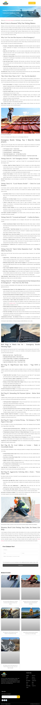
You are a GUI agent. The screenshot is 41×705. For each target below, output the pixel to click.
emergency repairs (12, 303)
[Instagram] (4, 700)
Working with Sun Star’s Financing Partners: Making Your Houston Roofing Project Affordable (30, 602)
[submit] (18, 696)
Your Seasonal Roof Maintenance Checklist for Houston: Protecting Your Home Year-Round (10, 602)
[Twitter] (6, 700)
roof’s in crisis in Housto (9, 20)
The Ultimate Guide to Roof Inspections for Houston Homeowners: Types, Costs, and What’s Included (10, 666)
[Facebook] (2, 700)
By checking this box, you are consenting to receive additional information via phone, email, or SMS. (21, 562)
